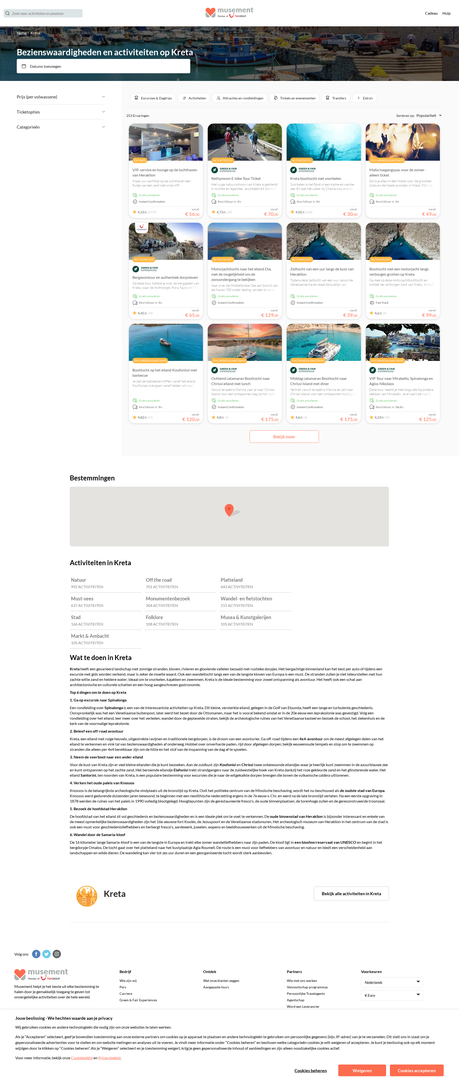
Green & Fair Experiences (138, 1000)
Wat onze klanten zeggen (221, 981)
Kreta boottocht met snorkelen (315, 178)
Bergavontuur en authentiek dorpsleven (165, 277)
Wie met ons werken (302, 981)
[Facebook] (35, 954)
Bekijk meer (284, 436)
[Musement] (229, 13)
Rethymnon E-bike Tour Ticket (236, 178)
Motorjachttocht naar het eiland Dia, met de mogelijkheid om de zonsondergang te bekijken (241, 274)
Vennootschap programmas (307, 987)
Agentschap (295, 1000)
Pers (123, 987)
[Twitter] (46, 954)
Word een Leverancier (303, 1006)
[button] (153, 98)
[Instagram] (56, 954)
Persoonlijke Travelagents (306, 993)
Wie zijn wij (128, 981)
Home (22, 32)
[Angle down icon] (81, 97)
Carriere (126, 993)
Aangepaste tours (216, 987)
